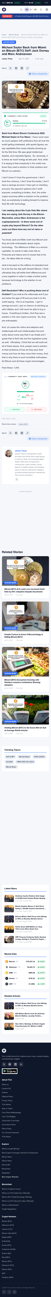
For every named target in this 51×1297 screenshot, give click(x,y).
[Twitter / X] (17, 479)
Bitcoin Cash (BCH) (9, 1233)
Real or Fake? (7, 1108)
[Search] (21, 9)
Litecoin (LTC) (7, 1229)
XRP (3, 1273)
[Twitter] (10, 68)
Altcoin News (7, 1161)
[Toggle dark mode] (41, 9)
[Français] (31, 9)
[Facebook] (16, 68)
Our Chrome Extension (10, 1133)
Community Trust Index (10, 1121)
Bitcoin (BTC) (23, 424)
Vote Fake (38, 409)
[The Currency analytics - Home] (4, 9)
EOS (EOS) (6, 1241)
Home (4, 35)
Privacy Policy (7, 1100)
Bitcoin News (14, 35)
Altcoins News (24, 757)
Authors (5, 1092)
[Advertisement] (25, 26)
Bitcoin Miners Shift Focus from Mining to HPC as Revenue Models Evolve (31, 917)
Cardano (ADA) (7, 1277)
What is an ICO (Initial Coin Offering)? (16, 1193)
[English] (27, 9)
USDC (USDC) (39, 757)
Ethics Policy (7, 1129)
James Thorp (21, 451)
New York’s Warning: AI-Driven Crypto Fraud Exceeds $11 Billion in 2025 (30, 1025)
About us (5, 1084)
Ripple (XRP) (6, 1237)
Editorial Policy (7, 1096)
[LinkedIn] (15, 1064)
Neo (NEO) (6, 1257)
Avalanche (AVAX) (9, 1249)
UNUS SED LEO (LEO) (25, 762)
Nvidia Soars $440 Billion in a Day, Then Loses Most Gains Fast (28, 928)
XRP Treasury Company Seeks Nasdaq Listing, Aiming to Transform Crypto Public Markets (30, 939)
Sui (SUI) (9, 762)
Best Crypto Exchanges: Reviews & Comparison (20, 1153)
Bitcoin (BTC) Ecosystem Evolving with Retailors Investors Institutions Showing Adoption (22, 682)
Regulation (6, 1173)
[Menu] (47, 9)
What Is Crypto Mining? (10, 1149)
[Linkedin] (22, 68)
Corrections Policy (9, 1124)
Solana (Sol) (6, 1253)
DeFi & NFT (10, 757)
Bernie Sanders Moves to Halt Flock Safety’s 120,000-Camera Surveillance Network (30, 908)
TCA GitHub (6, 1104)
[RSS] (21, 1064)
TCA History (6, 1137)
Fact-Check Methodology (11, 1112)
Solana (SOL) (7, 1269)
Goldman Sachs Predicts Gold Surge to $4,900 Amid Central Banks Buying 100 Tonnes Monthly (30, 898)
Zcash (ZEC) (6, 1245)
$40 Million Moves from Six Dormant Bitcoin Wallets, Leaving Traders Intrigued (29, 1016)
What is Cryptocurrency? (11, 1189)
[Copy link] (27, 68)
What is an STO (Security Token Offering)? (18, 1201)
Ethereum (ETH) (8, 1225)
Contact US (6, 1088)
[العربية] (35, 9)
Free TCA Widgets (9, 1116)
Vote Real (16, 409)
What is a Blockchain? (10, 1205)
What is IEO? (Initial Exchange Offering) (17, 1197)
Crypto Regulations (9, 1209)
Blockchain (6, 1169)
